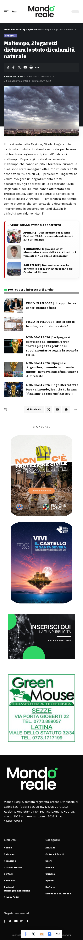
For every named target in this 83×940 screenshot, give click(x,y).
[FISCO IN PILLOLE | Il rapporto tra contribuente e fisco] (13, 305)
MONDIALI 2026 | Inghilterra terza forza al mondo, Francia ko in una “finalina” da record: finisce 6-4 (52, 389)
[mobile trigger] (7, 11)
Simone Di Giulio (13, 76)
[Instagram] (21, 921)
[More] (37, 67)
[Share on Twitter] (19, 67)
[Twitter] (9, 921)
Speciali (10, 36)
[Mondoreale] (41, 11)
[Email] (25, 67)
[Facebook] (5, 921)
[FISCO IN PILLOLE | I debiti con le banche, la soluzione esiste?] (13, 324)
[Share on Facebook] (13, 67)
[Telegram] (27, 921)
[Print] (31, 67)
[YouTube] (16, 921)
